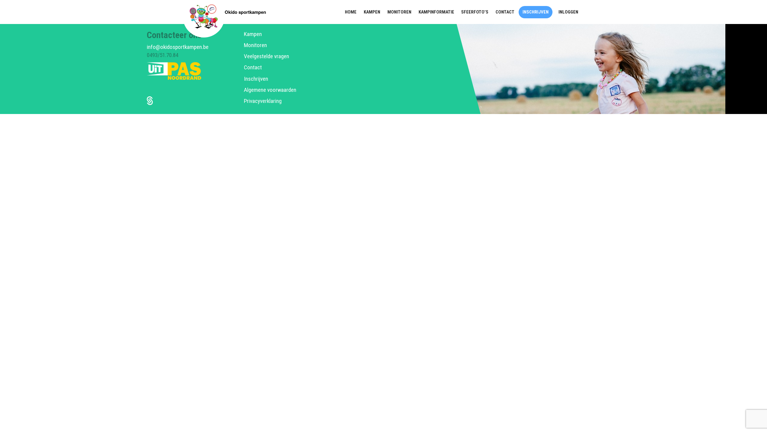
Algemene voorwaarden (270, 89)
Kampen (253, 34)
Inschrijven (256, 78)
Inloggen (568, 12)
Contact (253, 67)
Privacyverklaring (263, 101)
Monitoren (255, 45)
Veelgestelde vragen (266, 56)
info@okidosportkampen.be (178, 47)
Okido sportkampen (245, 12)
